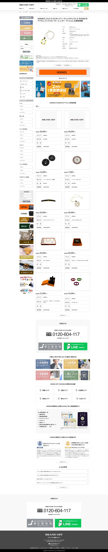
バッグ (20, 103)
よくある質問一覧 (62, 487)
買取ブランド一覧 (43, 8)
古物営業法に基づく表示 (34, 547)
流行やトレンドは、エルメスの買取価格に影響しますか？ (50, 482)
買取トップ (21, 8)
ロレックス (22, 131)
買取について (65, 8)
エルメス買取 (25, 11)
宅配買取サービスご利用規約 (54, 547)
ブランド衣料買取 (23, 164)
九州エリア (82, 399)
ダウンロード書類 (75, 547)
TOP (20, 11)
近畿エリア (64, 390)
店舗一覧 (55, 8)
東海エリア (45, 399)
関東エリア (45, 390)
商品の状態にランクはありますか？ (45, 479)
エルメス (21, 106)
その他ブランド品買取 (24, 177)
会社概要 (62, 547)
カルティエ (22, 148)
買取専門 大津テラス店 (73, 48)
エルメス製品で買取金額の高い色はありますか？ (48, 475)
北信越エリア (82, 390)
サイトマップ (68, 547)
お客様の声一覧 (63, 462)
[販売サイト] (86, 8)
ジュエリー (21, 145)
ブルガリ (21, 151)
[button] (62, 98)
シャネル (21, 109)
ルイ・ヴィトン (22, 112)
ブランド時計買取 (23, 129)
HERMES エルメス (72, 26)
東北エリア (64, 399)
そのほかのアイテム (72, 31)
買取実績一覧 (63, 315)
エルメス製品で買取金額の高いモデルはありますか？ (49, 471)
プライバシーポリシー (44, 547)
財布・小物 (21, 116)
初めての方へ (32, 8)
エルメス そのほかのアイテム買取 (35, 11)
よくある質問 (75, 8)
